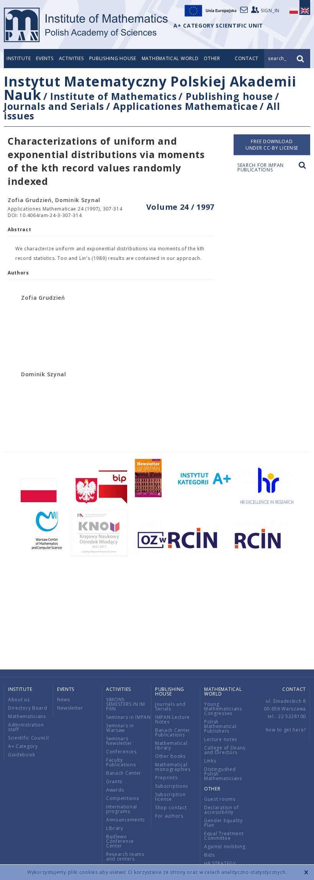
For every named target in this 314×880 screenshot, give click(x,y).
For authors (169, 816)
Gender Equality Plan (223, 822)
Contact (294, 689)
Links (210, 761)
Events (44, 58)
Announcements (125, 819)
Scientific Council (28, 738)
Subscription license (170, 796)
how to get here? (286, 730)
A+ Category (23, 746)
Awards (115, 790)
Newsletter (70, 708)
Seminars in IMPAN (128, 717)
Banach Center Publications (172, 732)
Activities (71, 58)
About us (19, 699)
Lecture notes (220, 739)
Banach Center (123, 773)
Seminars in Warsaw (120, 727)
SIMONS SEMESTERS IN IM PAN (125, 704)
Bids (209, 855)
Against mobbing (224, 846)
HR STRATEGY (220, 863)
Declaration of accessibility (221, 809)
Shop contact (170, 807)
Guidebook (21, 754)
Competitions (122, 798)
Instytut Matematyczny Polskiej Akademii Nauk (150, 88)
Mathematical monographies (172, 766)
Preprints (166, 777)
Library (114, 828)
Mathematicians (27, 716)
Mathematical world (170, 58)
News (63, 699)
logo (86, 25)
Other (212, 58)
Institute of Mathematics (113, 96)
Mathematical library (171, 745)
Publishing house (112, 58)
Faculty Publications (121, 762)
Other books (170, 756)
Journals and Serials (54, 106)
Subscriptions (171, 786)
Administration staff (26, 727)
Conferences (121, 751)
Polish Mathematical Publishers (220, 726)
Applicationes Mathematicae (185, 106)
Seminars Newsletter (119, 740)
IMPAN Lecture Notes (172, 719)
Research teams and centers (125, 856)
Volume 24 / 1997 (180, 207)
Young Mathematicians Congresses (223, 709)
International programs (121, 809)
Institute (19, 58)
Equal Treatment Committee (224, 835)
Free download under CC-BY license (271, 144)
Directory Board (27, 708)
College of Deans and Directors (224, 750)
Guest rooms (220, 799)
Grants (114, 781)
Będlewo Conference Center (120, 841)
